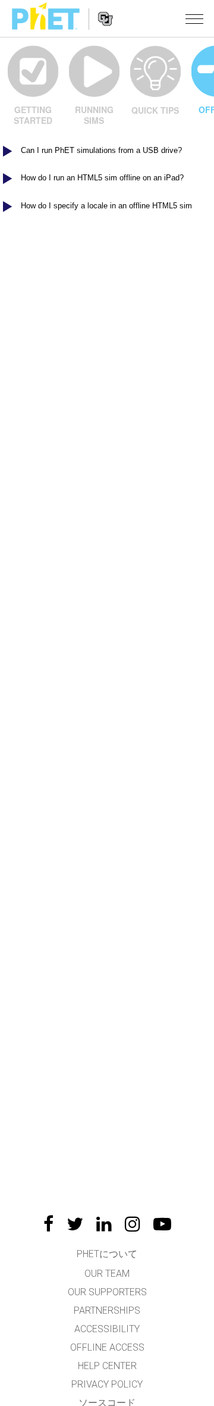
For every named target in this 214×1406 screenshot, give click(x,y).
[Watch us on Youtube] (162, 1224)
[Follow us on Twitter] (75, 1224)
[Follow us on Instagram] (132, 1224)
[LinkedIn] (104, 1224)
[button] (194, 18)
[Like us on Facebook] (48, 1224)
